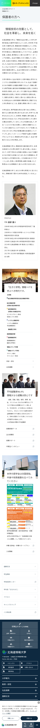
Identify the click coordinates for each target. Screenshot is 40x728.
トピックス (11, 663)
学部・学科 (10, 361)
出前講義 (9, 367)
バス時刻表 (7, 612)
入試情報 (9, 551)
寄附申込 (11, 671)
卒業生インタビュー (13, 446)
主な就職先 (10, 434)
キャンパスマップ (10, 604)
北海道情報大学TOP (7, 9)
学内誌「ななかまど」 (11, 589)
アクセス (7, 597)
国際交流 (7, 566)
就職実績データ (11, 429)
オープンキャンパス (20, 3)
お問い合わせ (29, 667)
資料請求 (5, 3)
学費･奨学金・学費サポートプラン (18, 545)
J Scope (35, 3)
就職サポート (10, 440)
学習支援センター (10, 582)
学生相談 (7, 574)
